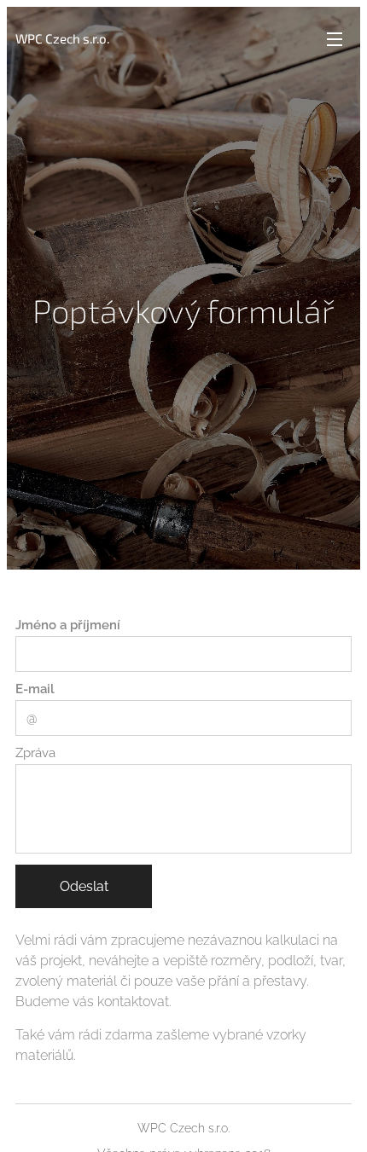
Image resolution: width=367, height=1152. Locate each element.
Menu (334, 38)
